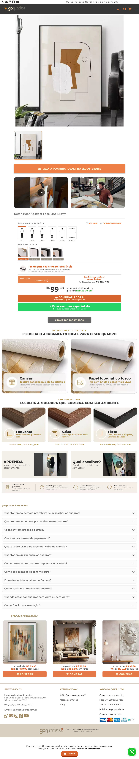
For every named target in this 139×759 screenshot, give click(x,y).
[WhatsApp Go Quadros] (6, 716)
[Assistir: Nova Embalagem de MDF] (41, 192)
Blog (62, 704)
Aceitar (71, 753)
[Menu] (136, 9)
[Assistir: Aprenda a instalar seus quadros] (50, 464)
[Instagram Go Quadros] (16, 716)
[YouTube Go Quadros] (26, 716)
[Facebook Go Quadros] (21, 716)
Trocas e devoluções (110, 704)
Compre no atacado (110, 714)
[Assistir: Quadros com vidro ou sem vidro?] (119, 464)
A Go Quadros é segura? (73, 695)
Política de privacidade (111, 709)
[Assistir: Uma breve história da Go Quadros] (98, 192)
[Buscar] (118, 9)
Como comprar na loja (111, 695)
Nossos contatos (69, 700)
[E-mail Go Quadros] (11, 716)
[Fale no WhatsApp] (132, 752)
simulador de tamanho (69, 319)
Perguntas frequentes (111, 700)
